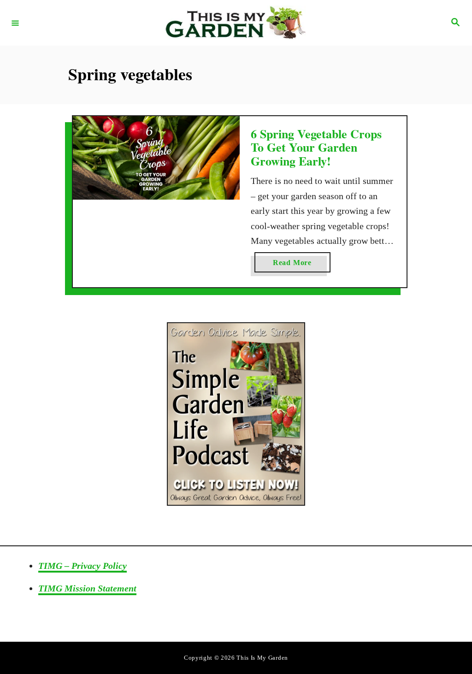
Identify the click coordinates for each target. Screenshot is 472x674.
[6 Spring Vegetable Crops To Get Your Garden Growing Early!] (156, 158)
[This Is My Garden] (234, 23)
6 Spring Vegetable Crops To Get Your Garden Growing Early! (316, 147)
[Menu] (15, 22)
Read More (301, 265)
